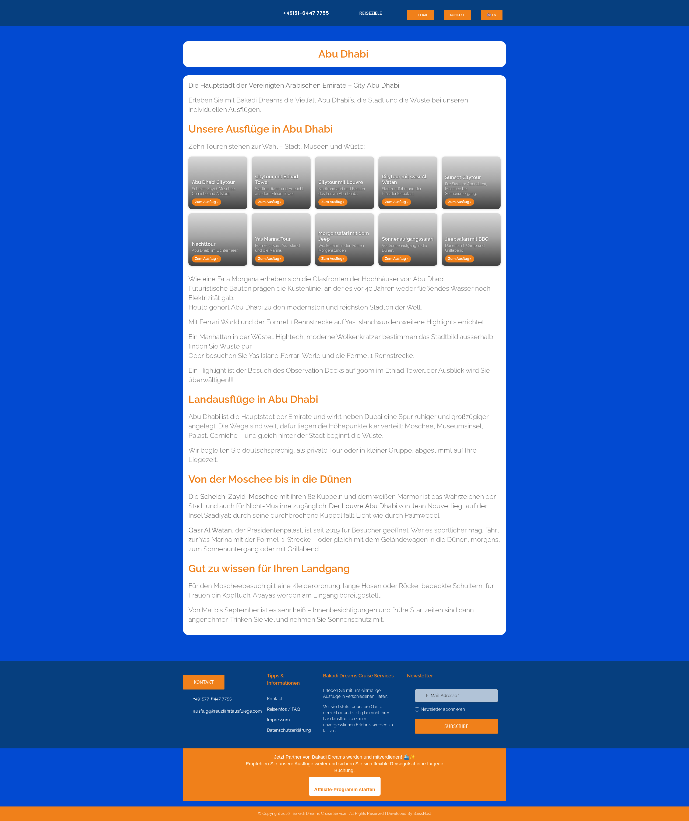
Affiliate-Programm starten (344, 789)
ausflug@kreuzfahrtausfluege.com (227, 711)
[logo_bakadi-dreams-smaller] (219, 8)
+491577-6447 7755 (212, 698)
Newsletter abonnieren (443, 709)
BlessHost (422, 813)
